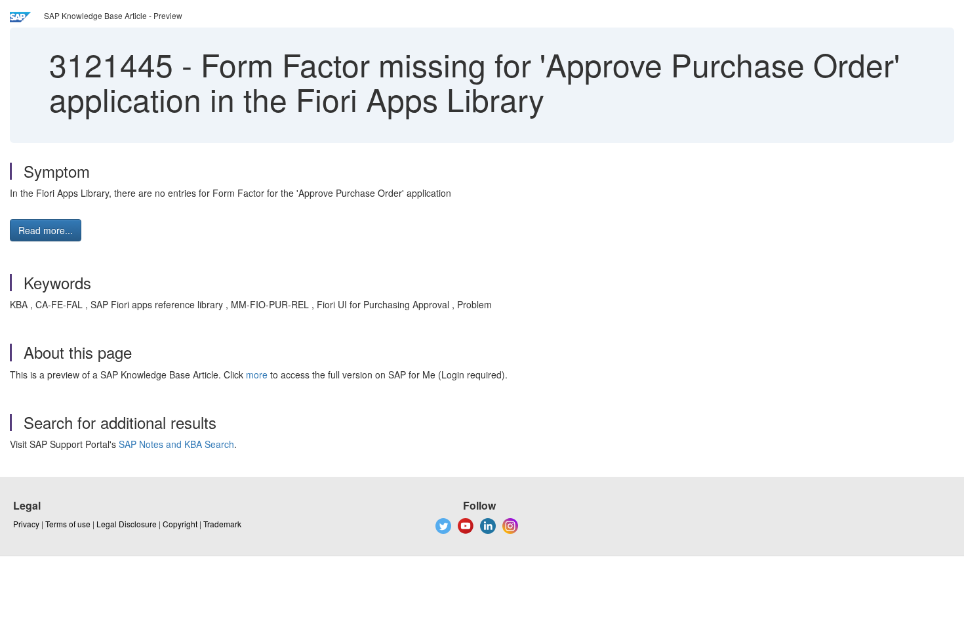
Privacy (26, 523)
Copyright (180, 523)
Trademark (222, 523)
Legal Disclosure (126, 523)
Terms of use (67, 523)
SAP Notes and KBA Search (176, 444)
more (257, 374)
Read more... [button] (45, 230)
